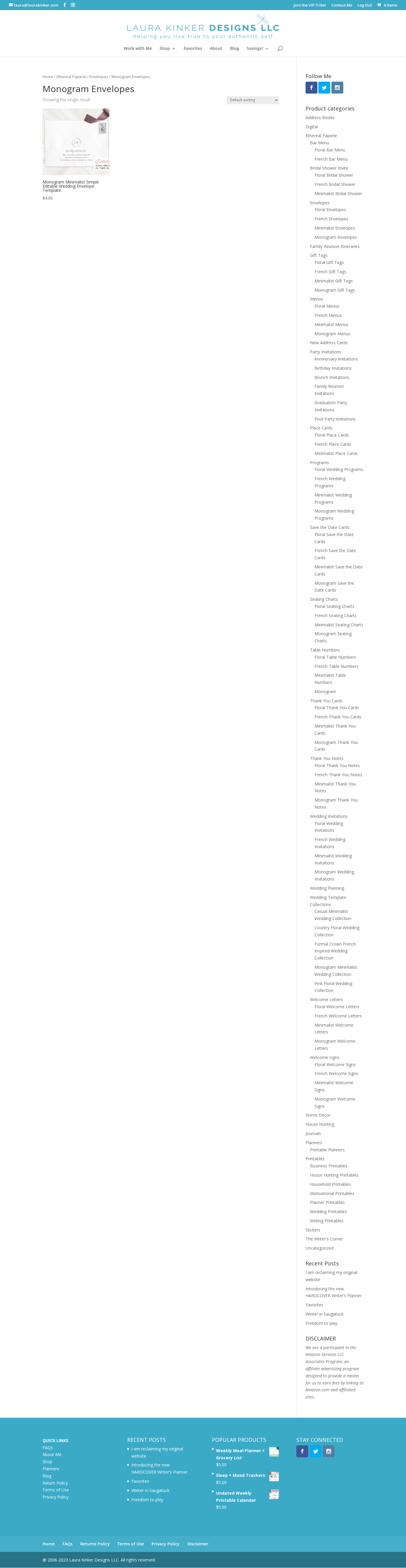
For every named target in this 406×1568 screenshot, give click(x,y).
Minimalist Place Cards (336, 453)
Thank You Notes (327, 758)
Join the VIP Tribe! (310, 5)
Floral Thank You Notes (337, 765)
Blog (234, 48)
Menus (316, 299)
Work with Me (138, 48)
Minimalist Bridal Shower (338, 193)
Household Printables (330, 1184)
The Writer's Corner (324, 1239)
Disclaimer (197, 1544)
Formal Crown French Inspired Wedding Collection (335, 951)
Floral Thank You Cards (336, 707)
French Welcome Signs (336, 1073)
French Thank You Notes (338, 774)
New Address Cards (329, 342)
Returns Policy (95, 1544)
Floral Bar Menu (329, 150)
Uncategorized (319, 1248)
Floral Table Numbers (335, 657)
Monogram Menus (332, 333)
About (216, 48)
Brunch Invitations (331, 377)
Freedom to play (321, 1323)
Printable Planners (327, 1150)
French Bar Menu (331, 159)
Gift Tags (319, 255)
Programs (319, 462)
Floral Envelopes (330, 209)
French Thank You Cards (337, 717)
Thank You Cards (326, 701)
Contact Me (341, 5)
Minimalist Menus (331, 324)
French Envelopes (331, 219)
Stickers (313, 1230)
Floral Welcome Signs (335, 1064)
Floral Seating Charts (334, 606)
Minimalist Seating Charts (338, 624)
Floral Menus (326, 306)
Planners (314, 1142)
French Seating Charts (335, 615)
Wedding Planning (327, 888)
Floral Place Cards (331, 435)
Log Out (365, 5)
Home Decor (318, 1115)
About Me (52, 1454)
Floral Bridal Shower (333, 175)
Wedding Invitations (329, 816)
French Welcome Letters (338, 1016)
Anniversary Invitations (336, 359)
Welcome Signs (324, 1057)
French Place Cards (332, 444)
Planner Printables (327, 1202)
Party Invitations (325, 352)
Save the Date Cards (330, 527)
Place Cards (321, 428)
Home (48, 76)
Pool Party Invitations (335, 419)
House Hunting (320, 1124)
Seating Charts (324, 599)
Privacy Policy (56, 1497)
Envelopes (98, 76)
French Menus (328, 315)
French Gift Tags (330, 271)
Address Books (320, 117)
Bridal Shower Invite (329, 168)
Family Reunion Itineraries (335, 246)
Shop (165, 48)
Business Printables (328, 1166)
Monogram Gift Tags (334, 290)
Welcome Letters (326, 999)
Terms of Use (56, 1490)
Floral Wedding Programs (338, 469)
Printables (315, 1158)
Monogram (325, 691)
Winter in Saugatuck (325, 1314)
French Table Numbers (336, 666)
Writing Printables (327, 1221)
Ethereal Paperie (71, 76)
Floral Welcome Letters (336, 1006)
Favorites (193, 48)
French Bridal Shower (334, 184)
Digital (312, 126)
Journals (313, 1133)
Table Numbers (325, 650)
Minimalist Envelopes (334, 228)
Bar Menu (319, 143)
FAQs (48, 1447)
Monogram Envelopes (335, 237)
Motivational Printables (332, 1193)
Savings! (255, 48)
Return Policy (55, 1483)
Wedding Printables (328, 1211)
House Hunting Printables (334, 1175)
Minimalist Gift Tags (333, 281)
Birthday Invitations (333, 368)
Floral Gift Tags (329, 262)
